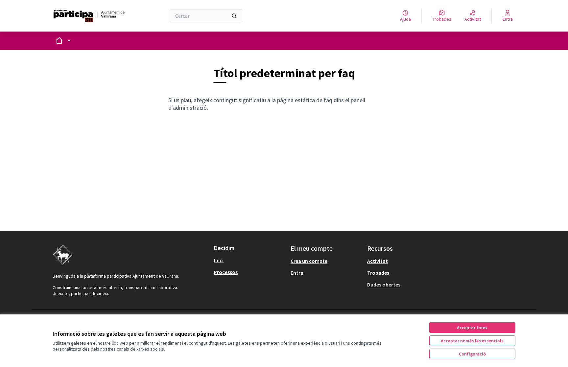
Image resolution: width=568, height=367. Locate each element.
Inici (219, 260)
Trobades (378, 272)
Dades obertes (383, 284)
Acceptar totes (472, 328)
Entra (297, 272)
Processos (226, 272)
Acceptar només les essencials (472, 341)
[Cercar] (234, 16)
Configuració (472, 354)
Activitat (377, 261)
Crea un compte (309, 261)
